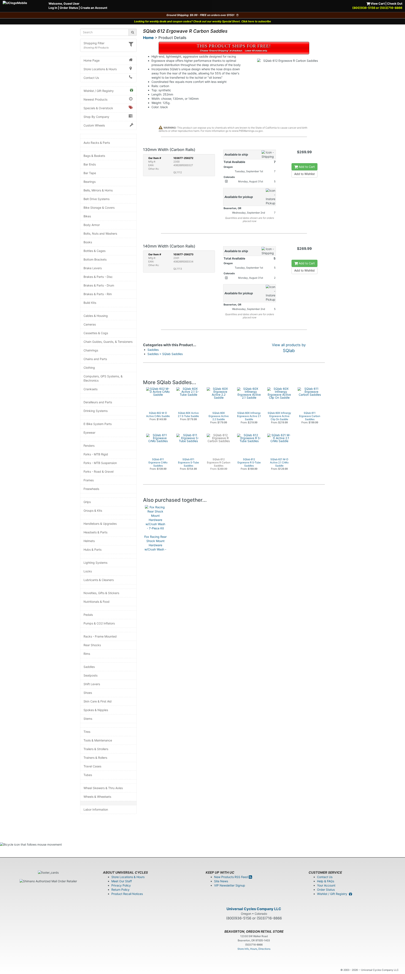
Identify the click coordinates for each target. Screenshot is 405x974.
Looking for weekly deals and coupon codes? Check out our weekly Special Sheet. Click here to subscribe (202, 21)
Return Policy (120, 889)
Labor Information (96, 809)
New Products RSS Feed (231, 877)
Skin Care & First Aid (98, 701)
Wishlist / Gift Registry (99, 91)
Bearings (90, 181)
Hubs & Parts (92, 549)
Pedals (88, 614)
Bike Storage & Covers (99, 207)
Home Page (92, 60)
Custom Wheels (94, 125)
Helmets (89, 541)
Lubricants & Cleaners (99, 580)
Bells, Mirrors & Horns (98, 190)
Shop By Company (96, 116)
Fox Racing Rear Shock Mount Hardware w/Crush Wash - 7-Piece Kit (155, 545)
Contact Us (91, 77)
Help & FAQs (325, 881)
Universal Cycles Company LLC (254, 909)
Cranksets (90, 389)
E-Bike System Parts (98, 424)
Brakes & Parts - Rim (98, 294)
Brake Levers (93, 268)
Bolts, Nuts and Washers (100, 233)
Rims (87, 653)
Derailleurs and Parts (98, 402)
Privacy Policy (121, 885)
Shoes (88, 692)
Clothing (89, 367)
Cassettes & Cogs (96, 333)
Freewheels (91, 489)
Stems (88, 718)
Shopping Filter (94, 43)
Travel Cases (92, 766)
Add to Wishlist (304, 174)
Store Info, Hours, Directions (254, 948)
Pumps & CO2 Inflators (99, 623)
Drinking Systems (96, 411)
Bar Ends (90, 164)
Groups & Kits (93, 510)
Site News (221, 881)
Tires (87, 731)
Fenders (89, 445)
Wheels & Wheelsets (97, 796)
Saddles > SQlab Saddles (165, 354)
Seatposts (90, 675)
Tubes (88, 775)
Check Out (394, 3)
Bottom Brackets (95, 259)
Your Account (326, 885)
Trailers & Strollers (96, 749)
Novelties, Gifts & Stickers (101, 593)
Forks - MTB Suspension (100, 463)
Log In (53, 7)
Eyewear (89, 432)
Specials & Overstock (98, 108)
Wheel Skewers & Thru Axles (103, 788)
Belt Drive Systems (96, 199)
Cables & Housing (96, 315)
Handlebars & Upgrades (100, 523)
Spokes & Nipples (96, 710)
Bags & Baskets (94, 155)
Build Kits (90, 302)
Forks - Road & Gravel (98, 471)
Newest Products (95, 99)
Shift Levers (92, 684)
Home (148, 37)
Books (88, 242)
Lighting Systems (95, 562)
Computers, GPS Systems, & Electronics (103, 378)
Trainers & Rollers (95, 757)
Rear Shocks (92, 645)
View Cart (377, 3)
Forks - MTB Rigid (96, 454)
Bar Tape (90, 173)
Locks (88, 571)
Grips (87, 502)
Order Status (69, 7)
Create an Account (93, 7)
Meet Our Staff (121, 881)
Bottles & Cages (94, 251)
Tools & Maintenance (98, 740)
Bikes (87, 216)
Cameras (90, 324)
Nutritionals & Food (96, 601)
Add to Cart (306, 166)
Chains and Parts (95, 359)
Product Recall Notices (127, 894)
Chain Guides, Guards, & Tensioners (108, 341)
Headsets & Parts (95, 532)
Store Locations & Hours (100, 69)
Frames (89, 480)
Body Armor (92, 225)
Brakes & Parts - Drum (99, 285)
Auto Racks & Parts (97, 142)
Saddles (89, 667)
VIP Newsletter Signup (229, 885)
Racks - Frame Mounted (100, 636)
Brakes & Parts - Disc (98, 276)
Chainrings (91, 350)
